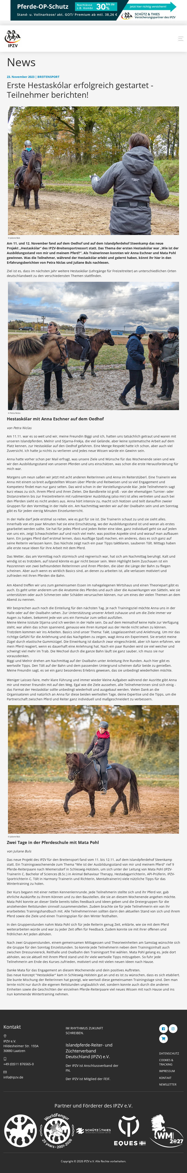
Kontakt (165, 1078)
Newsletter (167, 1084)
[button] (180, 38)
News (21, 61)
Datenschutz (169, 1053)
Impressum (167, 1071)
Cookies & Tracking (166, 1062)
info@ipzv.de (13, 1077)
